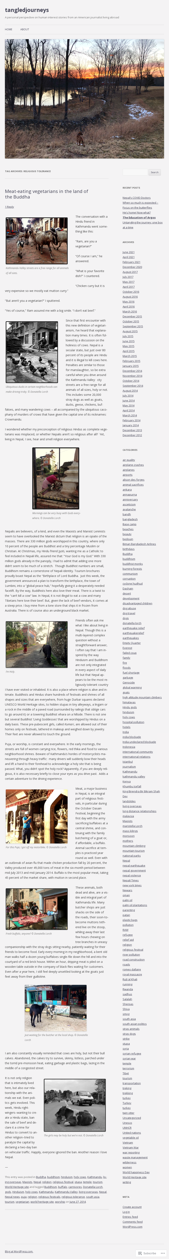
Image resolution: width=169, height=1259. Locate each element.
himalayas (129, 702)
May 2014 (128, 405)
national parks (132, 855)
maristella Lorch (132, 826)
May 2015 (128, 346)
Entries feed (130, 1217)
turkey (127, 1098)
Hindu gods (130, 707)
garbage (128, 677)
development (131, 598)
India (126, 732)
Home (8, 29)
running (127, 984)
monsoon (129, 836)
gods (8, 1192)
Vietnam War (131, 1147)
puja (24, 1197)
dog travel (129, 613)
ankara (127, 489)
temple (87, 1182)
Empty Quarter (132, 643)
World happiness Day (136, 1172)
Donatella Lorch (93, 1187)
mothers (128, 841)
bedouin (128, 539)
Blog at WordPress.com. (19, 1251)
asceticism (129, 504)
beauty (127, 534)
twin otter (128, 1113)
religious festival (63, 1182)
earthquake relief (134, 628)
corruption (129, 578)
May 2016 (128, 301)
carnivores (75, 1187)
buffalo (62, 1187)
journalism (129, 766)
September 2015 (133, 326)
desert (127, 593)
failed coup (130, 653)
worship (60, 1202)
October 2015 (131, 321)
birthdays (129, 549)
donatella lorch (132, 623)
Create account (132, 1207)
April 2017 (129, 287)
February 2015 (131, 361)
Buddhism (50, 1187)
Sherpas (128, 1004)
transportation (132, 1083)
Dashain (128, 588)
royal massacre (132, 974)
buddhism (53, 1177)
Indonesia (129, 747)
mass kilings (130, 831)
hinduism (67, 1177)
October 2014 (131, 381)
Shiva (126, 1009)
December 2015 (132, 316)
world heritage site (42, 1202)
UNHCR (127, 1128)
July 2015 (128, 336)
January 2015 (131, 366)
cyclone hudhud (133, 583)
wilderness (129, 1162)
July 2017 (128, 277)
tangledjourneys (27, 10)
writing (127, 1182)
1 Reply (9, 207)
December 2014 (132, 371)
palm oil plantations (135, 905)
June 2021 (129, 252)
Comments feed (133, 1222)
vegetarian (22, 1202)
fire (125, 663)
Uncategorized (132, 1118)
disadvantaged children (137, 603)
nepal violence (132, 875)
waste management (135, 1157)
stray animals (131, 1029)
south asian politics (135, 1024)
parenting (129, 910)
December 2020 (132, 267)
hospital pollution (133, 722)
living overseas (88, 1192)
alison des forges (133, 480)
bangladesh (130, 519)
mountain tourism (134, 851)
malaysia (128, 816)
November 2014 (132, 376)
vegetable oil (131, 1137)
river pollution (131, 954)
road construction (134, 959)
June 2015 (129, 341)
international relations (136, 757)
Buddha (41, 1177)
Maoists (27, 1182)
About (24, 29)
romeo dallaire (132, 969)
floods (127, 667)
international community (138, 752)
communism (130, 573)
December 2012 (132, 435)
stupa (78, 1182)
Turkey (127, 1103)
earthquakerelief (133, 633)
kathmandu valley (134, 776)
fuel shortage (131, 672)
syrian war (129, 1058)
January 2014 (131, 425)
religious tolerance (73, 1197)
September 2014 (133, 386)
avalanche (129, 509)
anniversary (130, 499)
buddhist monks (133, 564)
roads (126, 964)
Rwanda (128, 989)
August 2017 (130, 272)
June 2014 (129, 400)
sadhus (127, 994)
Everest (127, 648)
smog (126, 1014)
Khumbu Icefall (132, 786)
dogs (126, 618)
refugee (128, 935)
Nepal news (12, 1197)
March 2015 (130, 356)
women (127, 1167)
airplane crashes (133, 465)
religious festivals (49, 1197)
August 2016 (130, 296)
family (126, 658)
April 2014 (129, 410)
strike (126, 1039)
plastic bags (130, 920)
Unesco (127, 1123)
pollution (128, 925)
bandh (127, 514)
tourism (97, 1182)
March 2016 (130, 311)
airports (128, 475)
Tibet (126, 1073)
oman (126, 895)
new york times (132, 885)
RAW (125, 930)
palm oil (127, 900)
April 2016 (129, 306)
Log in (126, 1212)
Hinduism (18, 1192)
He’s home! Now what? (137, 212)
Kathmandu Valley (66, 1192)
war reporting (131, 1152)
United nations (132, 1133)
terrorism (128, 1068)
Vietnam (128, 1142)
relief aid (128, 940)
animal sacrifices (133, 484)
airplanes (129, 470)
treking (127, 1088)
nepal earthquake (134, 865)
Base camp (129, 524)
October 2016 (131, 292)
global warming (132, 687)
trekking (128, 1093)
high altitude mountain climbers (142, 697)
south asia (92, 1197)
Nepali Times (131, 880)
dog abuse (129, 608)
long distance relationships (139, 811)
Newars (127, 890)
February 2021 (131, 262)
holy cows (80, 1177)
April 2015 (129, 351)
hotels (126, 727)
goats (126, 692)
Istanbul (128, 761)
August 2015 (130, 331)
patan (126, 915)
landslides (129, 801)
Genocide (129, 682)
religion (47, 1182)
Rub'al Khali (130, 979)
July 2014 (128, 395)
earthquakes (131, 638)
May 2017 (128, 282)
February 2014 (131, 420)
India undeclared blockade (139, 742)
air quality (129, 460)
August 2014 (130, 390)
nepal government (134, 870)
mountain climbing (134, 846)
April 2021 (129, 257)
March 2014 (130, 415)
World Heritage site (17, 1187)
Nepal (37, 1182)
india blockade (132, 737)
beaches (128, 529)
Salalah (127, 999)
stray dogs (129, 1034)
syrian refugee (132, 1053)
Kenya (127, 781)
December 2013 (132, 430)
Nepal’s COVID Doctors (137, 198)
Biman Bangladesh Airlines (139, 544)
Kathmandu (94, 1177)
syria (126, 1048)
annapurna (130, 494)
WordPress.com (132, 1226)
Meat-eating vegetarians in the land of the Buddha (46, 194)
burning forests (132, 569)
